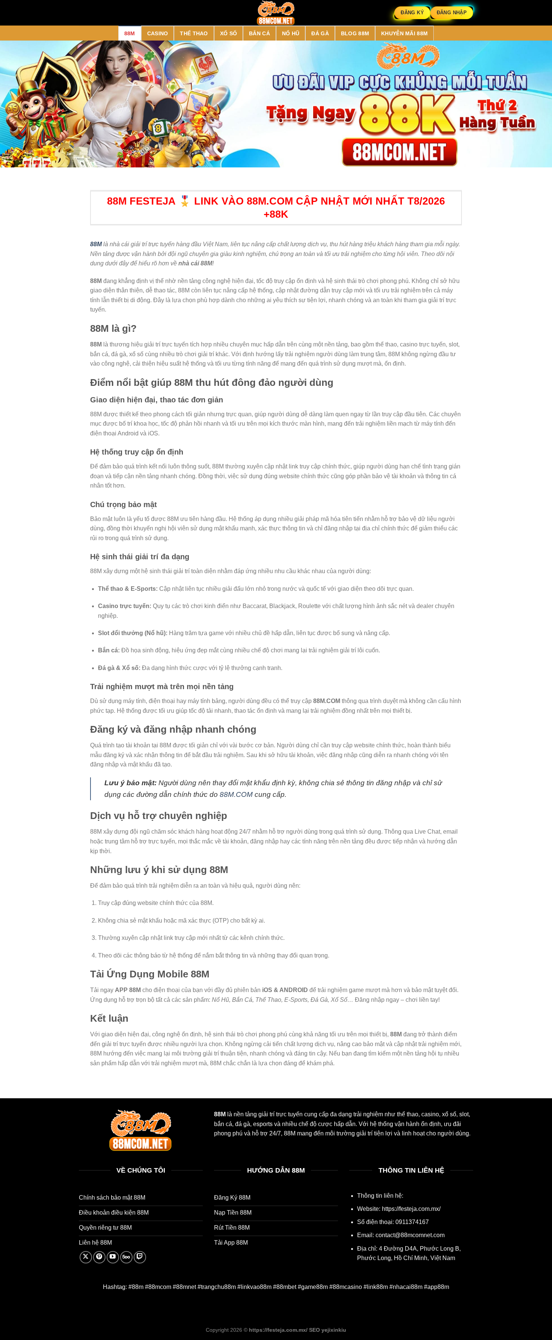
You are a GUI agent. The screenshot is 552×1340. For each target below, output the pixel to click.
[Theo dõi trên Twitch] (140, 1257)
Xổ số (228, 33)
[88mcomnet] (276, 13)
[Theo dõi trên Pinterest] (99, 1257)
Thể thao (194, 33)
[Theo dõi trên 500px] (126, 1257)
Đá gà (320, 33)
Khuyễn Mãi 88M (404, 33)
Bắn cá (259, 33)
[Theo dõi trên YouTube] (113, 1257)
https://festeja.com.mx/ (411, 1209)
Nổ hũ (290, 33)
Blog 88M (355, 33)
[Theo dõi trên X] (86, 1257)
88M (129, 33)
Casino (157, 33)
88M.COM (236, 794)
